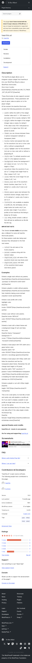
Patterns (19, 603)
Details (5, 49)
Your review (5, 555)
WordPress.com (7, 623)
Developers (5, 614)
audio (23, 517)
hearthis (6, 38)
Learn (3, 608)
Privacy (4, 603)
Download (6, 43)
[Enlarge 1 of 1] (28, 443)
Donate (20, 614)
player (28, 521)
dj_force (7, 489)
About (3, 594)
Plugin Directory (6, 7)
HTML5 (28, 517)
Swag (19, 617)
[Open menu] (29, 2)
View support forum (8, 568)
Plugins (19, 600)
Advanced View (7, 526)
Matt (4, 626)
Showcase (20, 594)
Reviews (6, 54)
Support (5, 67)
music (23, 521)
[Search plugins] (20, 13)
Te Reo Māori (10, 640)
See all (28, 555)
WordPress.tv (7, 617)
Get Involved (21, 608)
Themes (19, 597)
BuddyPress (6, 632)
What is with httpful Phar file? (11, 458)
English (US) (26, 513)
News (3, 597)
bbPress (5, 629)
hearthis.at (24, 433)
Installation (6, 58)
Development (7, 62)
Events (19, 611)
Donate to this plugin (8, 583)
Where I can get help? (8, 463)
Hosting (4, 600)
